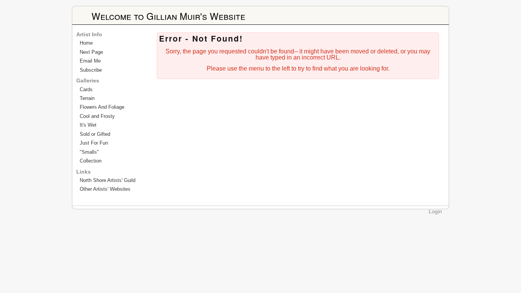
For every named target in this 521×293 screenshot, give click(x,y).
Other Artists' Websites (105, 189)
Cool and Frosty (97, 116)
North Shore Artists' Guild (107, 180)
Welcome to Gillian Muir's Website (168, 16)
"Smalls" (89, 152)
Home (86, 43)
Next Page (91, 52)
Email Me (90, 61)
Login (435, 211)
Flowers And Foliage (102, 107)
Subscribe (91, 70)
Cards (86, 89)
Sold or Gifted (95, 134)
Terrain (87, 98)
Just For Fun (94, 143)
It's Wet (88, 125)
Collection (90, 161)
